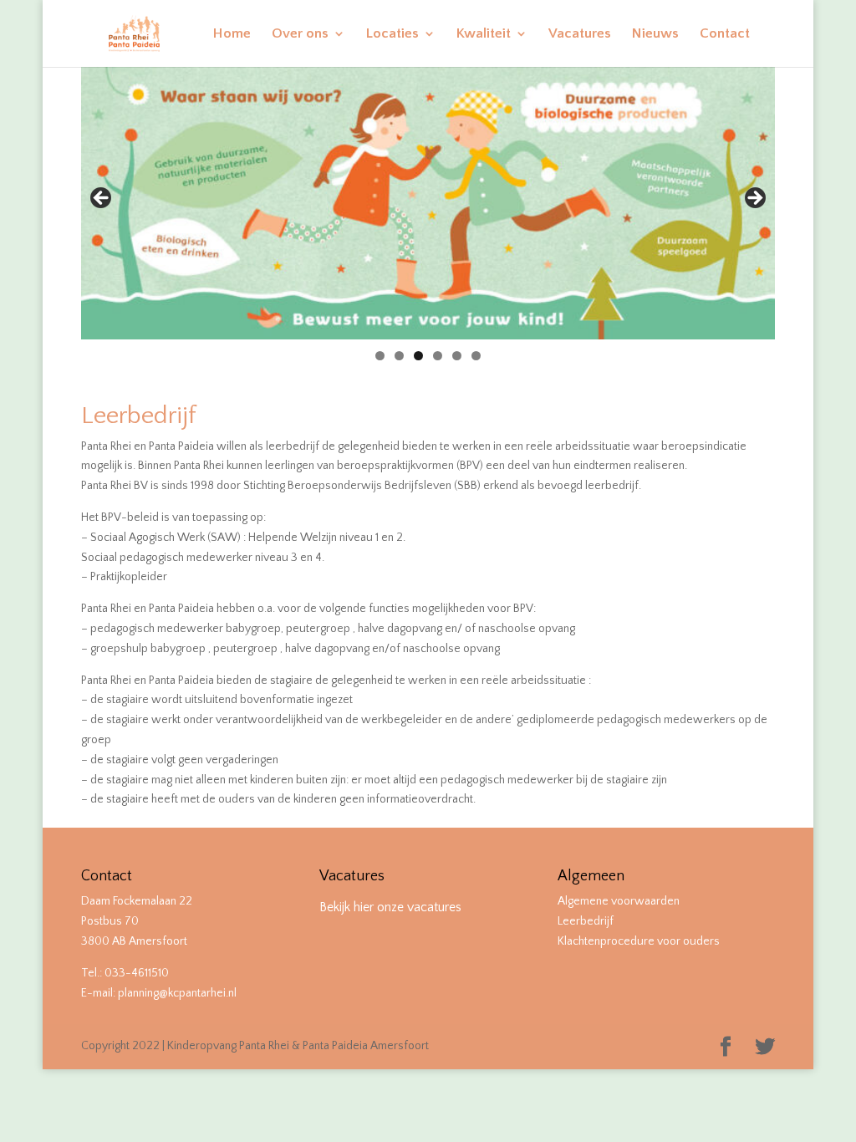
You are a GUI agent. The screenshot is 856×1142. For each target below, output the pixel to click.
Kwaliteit (483, 34)
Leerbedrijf (586, 921)
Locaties (392, 34)
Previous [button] (102, 199)
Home (232, 34)
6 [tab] (476, 355)
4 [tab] (437, 355)
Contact (725, 34)
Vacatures (579, 34)
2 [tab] (399, 355)
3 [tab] (418, 355)
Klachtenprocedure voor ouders (639, 941)
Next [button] (754, 199)
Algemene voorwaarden (619, 901)
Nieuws (655, 34)
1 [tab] (380, 355)
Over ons (300, 34)
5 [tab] (456, 355)
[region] (427, 203)
